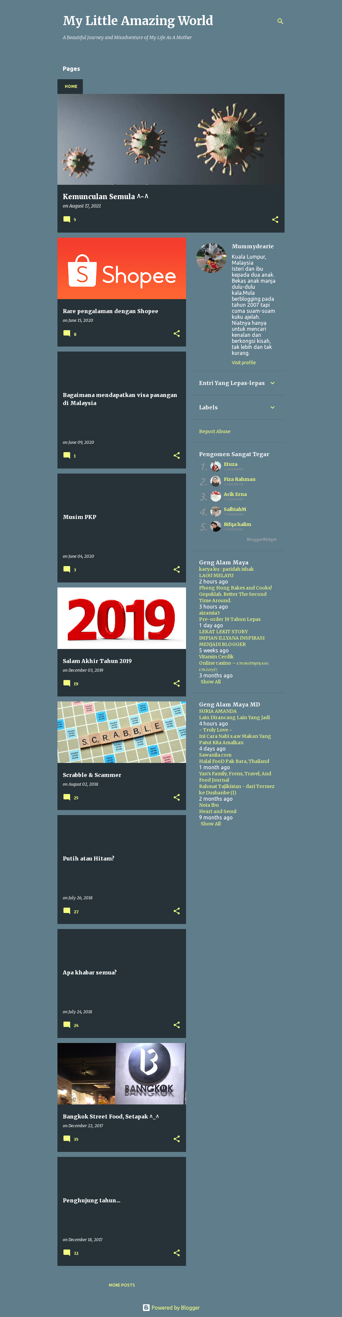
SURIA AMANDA (218, 711)
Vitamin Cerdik (216, 657)
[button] (275, 220)
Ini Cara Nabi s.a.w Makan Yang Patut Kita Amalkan (235, 739)
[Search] (281, 21)
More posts (122, 1285)
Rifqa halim (237, 524)
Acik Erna (235, 494)
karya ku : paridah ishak (226, 569)
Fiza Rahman (239, 479)
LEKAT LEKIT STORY (223, 632)
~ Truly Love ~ (215, 730)
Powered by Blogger (175, 1308)
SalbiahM (235, 509)
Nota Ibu (209, 805)
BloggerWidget (262, 539)
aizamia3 (209, 613)
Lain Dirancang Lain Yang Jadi (234, 717)
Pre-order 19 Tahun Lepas (230, 619)
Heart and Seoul (217, 811)
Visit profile (244, 362)
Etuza (230, 464)
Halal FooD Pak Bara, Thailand (234, 761)
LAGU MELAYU (216, 575)
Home (71, 86)
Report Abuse (214, 431)
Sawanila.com (215, 755)
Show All (211, 682)
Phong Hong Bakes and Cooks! (235, 588)
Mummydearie (253, 246)
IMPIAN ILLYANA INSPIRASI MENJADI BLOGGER (232, 641)
